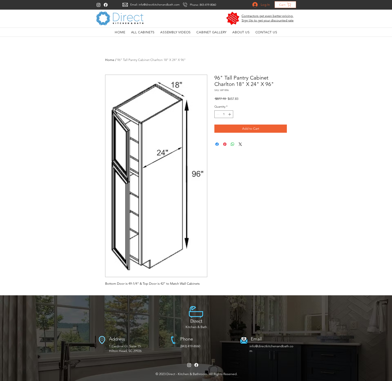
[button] (233, 18)
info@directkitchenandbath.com (159, 4)
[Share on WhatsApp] (232, 144)
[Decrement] (217, 114)
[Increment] (230, 114)
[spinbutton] (223, 114)
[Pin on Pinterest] (224, 144)
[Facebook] (105, 4)
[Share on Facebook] (217, 144)
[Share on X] (240, 144)
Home (109, 60)
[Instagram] (98, 4)
